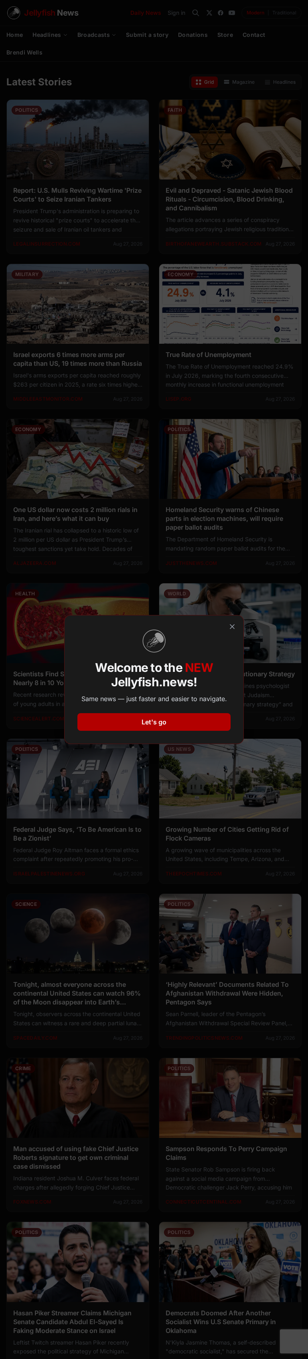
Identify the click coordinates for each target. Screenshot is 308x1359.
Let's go (154, 722)
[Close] (232, 626)
